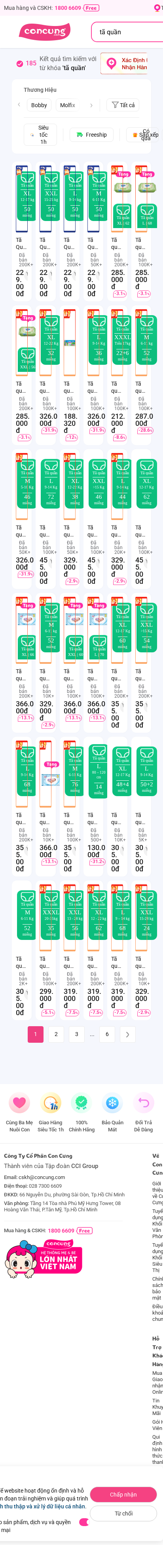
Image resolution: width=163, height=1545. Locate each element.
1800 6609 (68, 8)
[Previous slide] (19, 104)
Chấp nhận (123, 1494)
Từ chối (124, 1513)
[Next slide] (91, 105)
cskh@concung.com (42, 1177)
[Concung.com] (44, 31)
